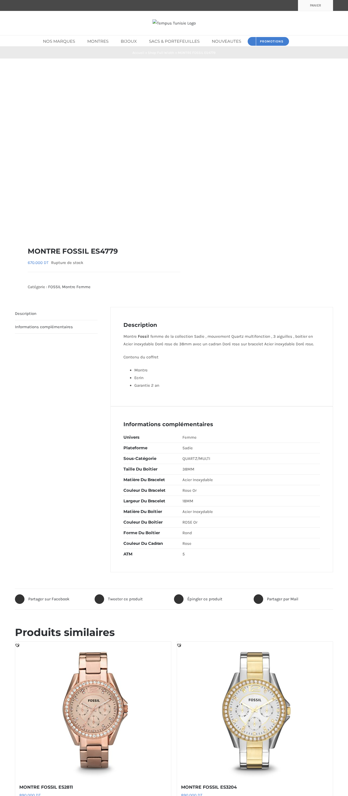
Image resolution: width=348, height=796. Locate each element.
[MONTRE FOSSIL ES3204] (255, 710)
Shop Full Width (161, 53)
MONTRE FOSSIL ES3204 (209, 787)
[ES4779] (91, 152)
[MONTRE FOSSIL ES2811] (93, 710)
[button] (297, 40)
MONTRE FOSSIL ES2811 (46, 787)
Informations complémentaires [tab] (44, 326)
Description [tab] (25, 313)
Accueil (138, 53)
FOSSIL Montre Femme (69, 286)
